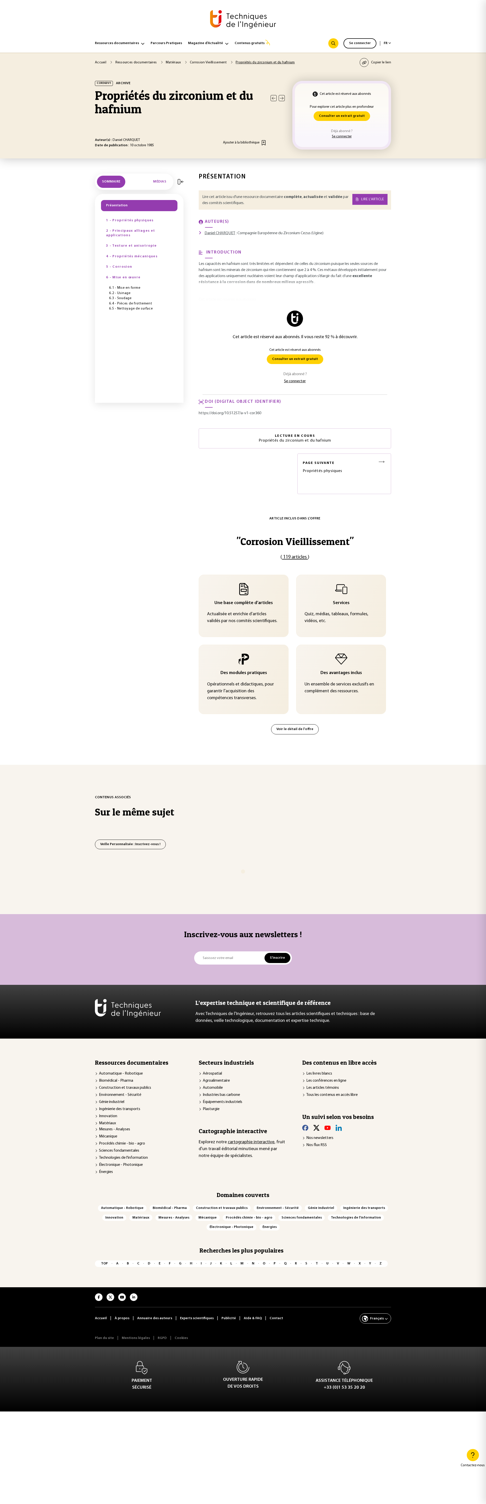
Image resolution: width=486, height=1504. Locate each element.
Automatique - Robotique (121, 1074)
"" (295, 541)
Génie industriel (111, 1102)
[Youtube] (328, 1128)
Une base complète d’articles (243, 603)
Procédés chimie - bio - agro (122, 1143)
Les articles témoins (322, 1088)
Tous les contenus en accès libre (332, 1095)
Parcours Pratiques (166, 43)
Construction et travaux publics (125, 1088)
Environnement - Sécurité (120, 1095)
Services (341, 603)
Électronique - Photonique (121, 1165)
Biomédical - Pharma (116, 1081)
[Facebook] (305, 1128)
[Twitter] (316, 1128)
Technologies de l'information (123, 1158)
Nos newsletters (319, 1138)
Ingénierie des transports (119, 1109)
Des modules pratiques (243, 673)
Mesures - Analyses (114, 1129)
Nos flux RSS (316, 1145)
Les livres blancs (319, 1074)
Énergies (106, 1172)
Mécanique (108, 1136)
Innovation (108, 1116)
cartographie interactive (251, 1142)
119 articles (295, 557)
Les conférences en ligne (326, 1081)
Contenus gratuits (250, 43)
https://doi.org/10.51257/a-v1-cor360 (230, 413)
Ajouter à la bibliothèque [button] (241, 142)
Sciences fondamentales (119, 1151)
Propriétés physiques (322, 467)
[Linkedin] (339, 1128)
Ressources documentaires (117, 43)
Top (104, 1263)
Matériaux (107, 1123)
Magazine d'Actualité (205, 43)
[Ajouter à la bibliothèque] (264, 142)
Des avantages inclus (341, 673)
